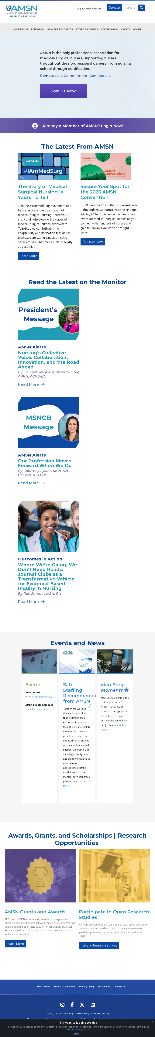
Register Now (92, 242)
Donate (114, 7)
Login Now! (112, 126)
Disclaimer (104, 986)
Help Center (43, 986)
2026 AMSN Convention (38, 697)
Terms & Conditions (64, 986)
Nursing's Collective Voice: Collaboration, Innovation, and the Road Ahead (48, 360)
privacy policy (82, 1029)
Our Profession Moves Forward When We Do (45, 463)
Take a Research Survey (99, 945)
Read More (28, 384)
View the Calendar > (36, 709)
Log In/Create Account (89, 8)
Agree (76, 1033)
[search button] (141, 8)
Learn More (28, 256)
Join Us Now (63, 91)
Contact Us (120, 986)
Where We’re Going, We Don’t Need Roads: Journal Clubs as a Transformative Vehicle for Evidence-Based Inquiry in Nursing (47, 576)
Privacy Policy (86, 986)
